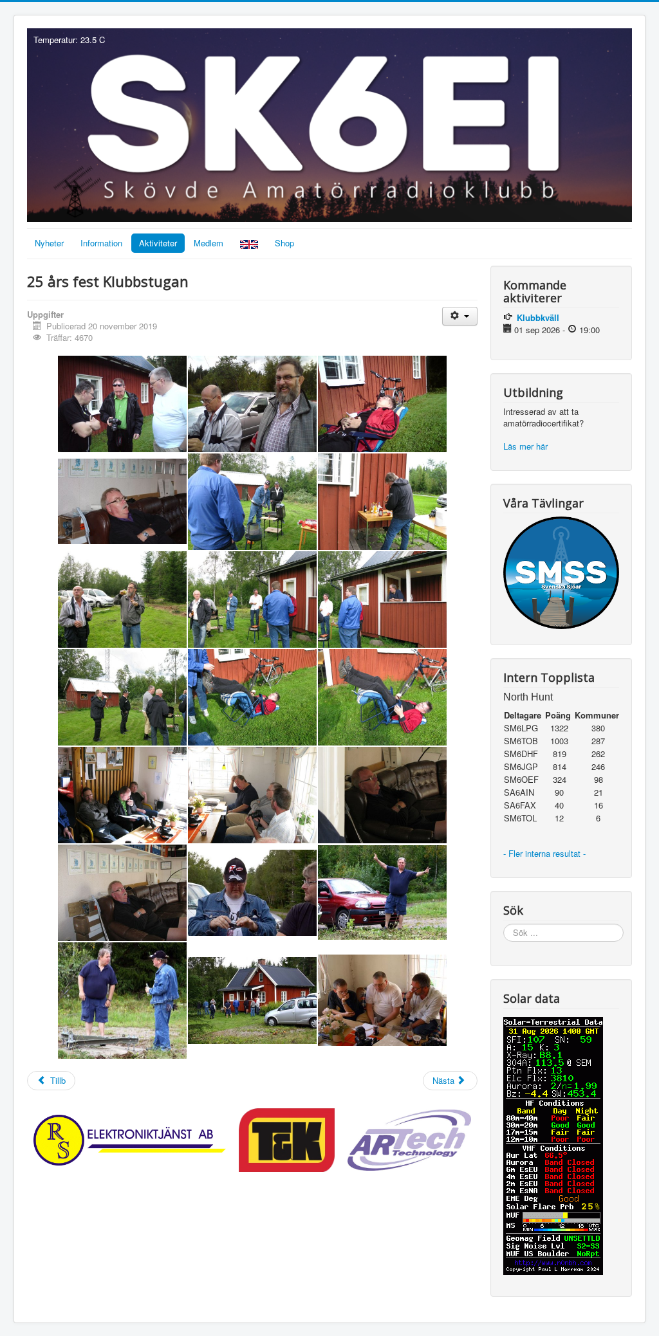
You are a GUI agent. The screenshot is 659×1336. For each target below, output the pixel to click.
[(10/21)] (122, 697)
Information (101, 243)
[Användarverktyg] (460, 316)
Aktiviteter (158, 243)
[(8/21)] (252, 599)
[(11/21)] (252, 697)
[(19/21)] (122, 1000)
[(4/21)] (122, 501)
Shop (284, 243)
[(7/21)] (122, 599)
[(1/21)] (122, 404)
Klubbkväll (538, 317)
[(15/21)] (382, 795)
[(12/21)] (382, 697)
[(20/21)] (252, 1000)
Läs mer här (526, 446)
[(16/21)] (122, 893)
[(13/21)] (122, 795)
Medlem (208, 243)
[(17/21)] (252, 893)
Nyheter (49, 243)
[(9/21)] (382, 599)
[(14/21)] (252, 795)
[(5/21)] (252, 501)
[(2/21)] (252, 404)
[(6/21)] (382, 501)
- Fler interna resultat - (545, 853)
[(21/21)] (382, 1000)
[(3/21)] (382, 404)
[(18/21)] (382, 892)
